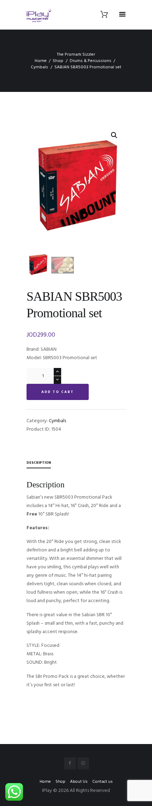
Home (41, 61)
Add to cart (57, 392)
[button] (114, 135)
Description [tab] (39, 463)
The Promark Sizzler (76, 54)
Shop (58, 61)
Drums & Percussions (90, 61)
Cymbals (39, 67)
